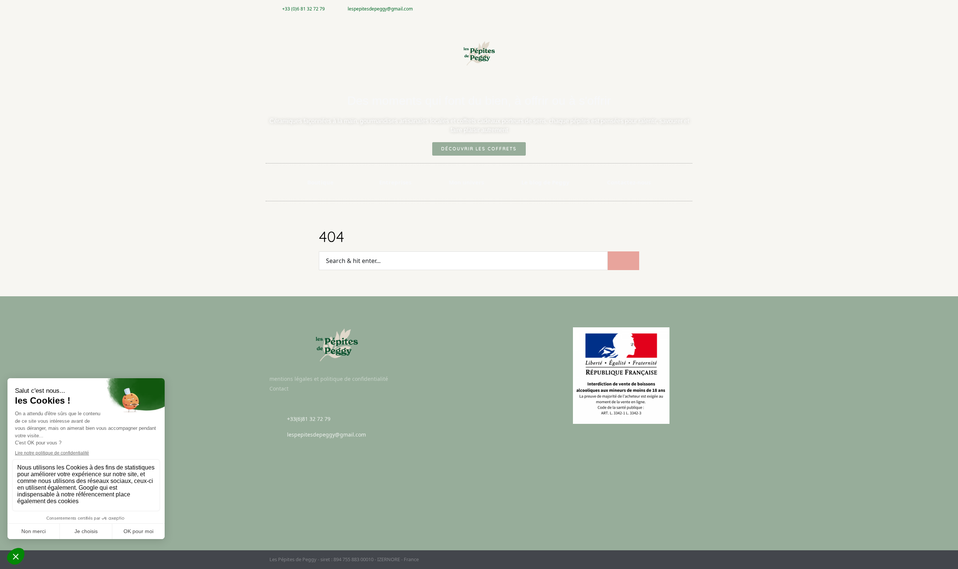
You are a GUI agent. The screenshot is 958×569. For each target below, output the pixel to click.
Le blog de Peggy (545, 182)
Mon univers (466, 182)
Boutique (320, 182)
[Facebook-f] (671, 9)
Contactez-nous (629, 182)
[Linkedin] (686, 559)
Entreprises (395, 182)
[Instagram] (683, 9)
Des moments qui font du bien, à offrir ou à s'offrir (479, 100)
